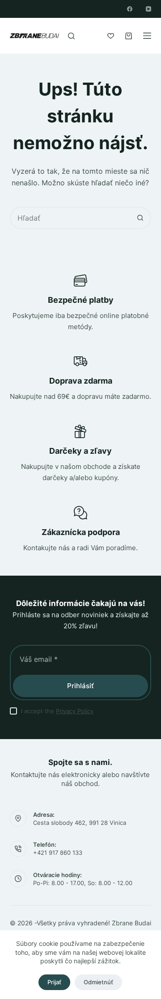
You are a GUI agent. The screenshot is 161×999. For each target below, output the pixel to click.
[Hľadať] (71, 36)
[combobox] (70, 218)
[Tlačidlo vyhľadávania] (140, 218)
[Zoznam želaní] (110, 36)
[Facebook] (129, 9)
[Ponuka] (147, 36)
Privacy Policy (74, 711)
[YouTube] (148, 9)
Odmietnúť (98, 982)
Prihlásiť (80, 685)
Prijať (54, 982)
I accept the (57, 711)
